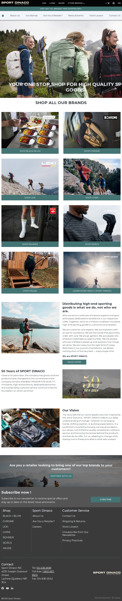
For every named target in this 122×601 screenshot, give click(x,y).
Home (2, 15)
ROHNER (8, 537)
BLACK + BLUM (12, 515)
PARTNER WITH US (61, 476)
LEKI (44, 3)
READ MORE (74, 362)
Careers (37, 526)
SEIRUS (7, 542)
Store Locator (96, 15)
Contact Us (115, 15)
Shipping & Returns (73, 521)
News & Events (76, 15)
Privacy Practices (72, 540)
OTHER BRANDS (75, 3)
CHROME (8, 521)
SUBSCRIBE (106, 499)
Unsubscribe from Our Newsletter (75, 533)
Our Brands (32, 15)
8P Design (116, 598)
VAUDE (61, 3)
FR (119, 3)
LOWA (52, 3)
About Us (15, 15)
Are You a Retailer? (53, 15)
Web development (102, 598)
